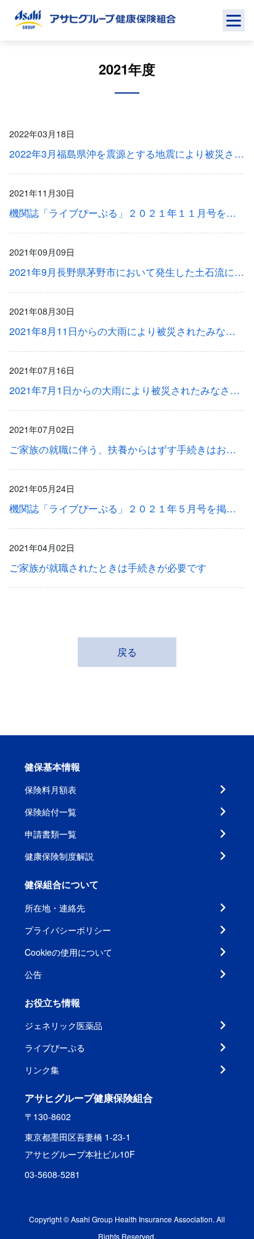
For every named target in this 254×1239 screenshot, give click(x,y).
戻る (127, 652)
